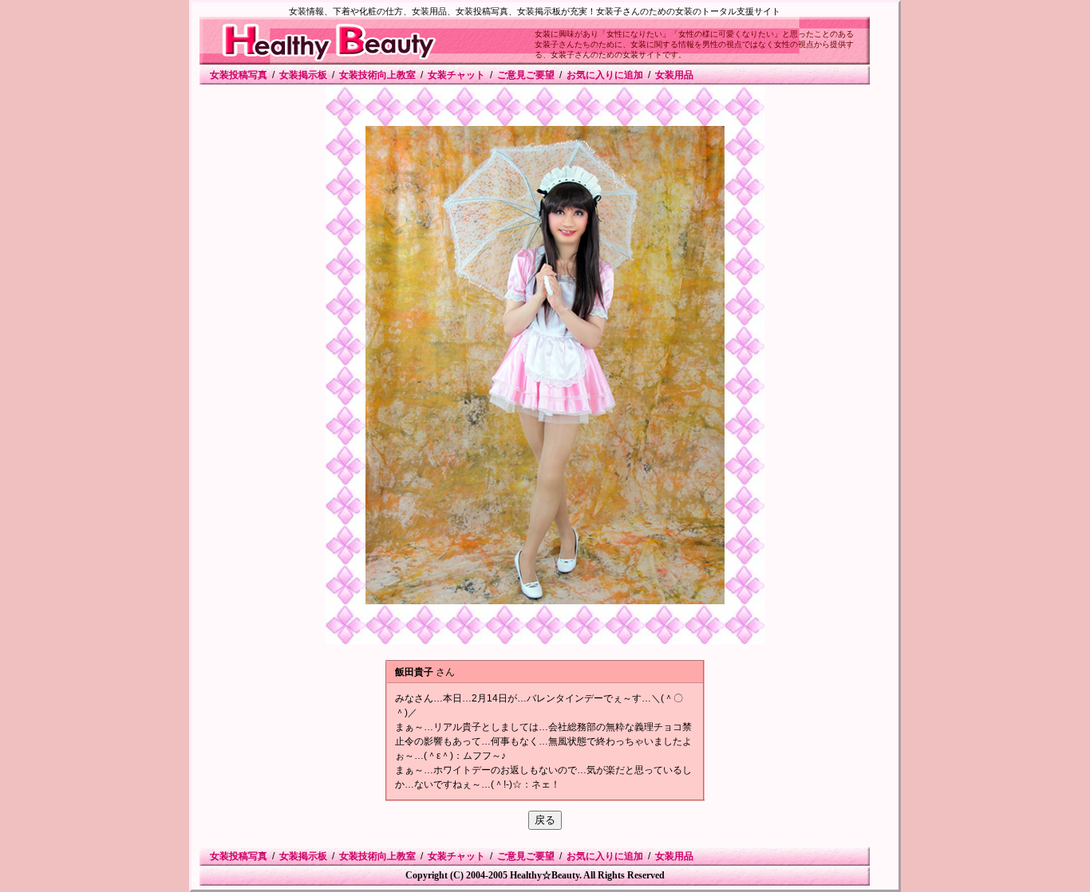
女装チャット (456, 75)
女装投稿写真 (238, 75)
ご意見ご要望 (526, 75)
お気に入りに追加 (605, 75)
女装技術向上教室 (377, 75)
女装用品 (674, 75)
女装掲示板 (303, 75)
